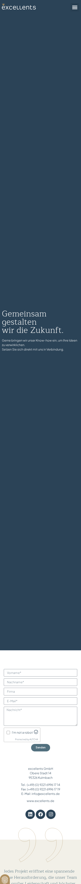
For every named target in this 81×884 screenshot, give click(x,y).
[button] (74, 7)
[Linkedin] (30, 814)
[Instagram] (51, 814)
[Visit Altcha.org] (36, 733)
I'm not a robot (22, 732)
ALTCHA (34, 739)
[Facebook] (40, 814)
